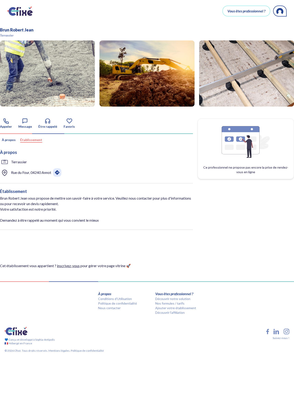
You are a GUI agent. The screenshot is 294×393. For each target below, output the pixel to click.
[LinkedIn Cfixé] (276, 331)
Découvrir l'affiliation (170, 312)
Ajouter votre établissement (175, 308)
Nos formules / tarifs (169, 303)
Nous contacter (109, 308)
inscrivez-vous (68, 265)
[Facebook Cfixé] (267, 331)
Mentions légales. (59, 350)
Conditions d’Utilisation (115, 299)
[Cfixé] (20, 11)
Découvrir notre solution (172, 299)
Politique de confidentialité (117, 303)
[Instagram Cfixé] (286, 331)
